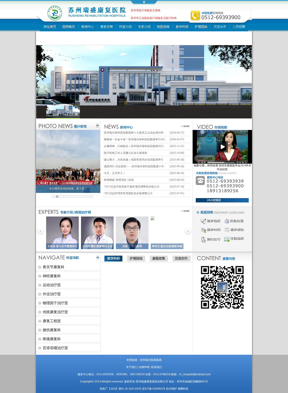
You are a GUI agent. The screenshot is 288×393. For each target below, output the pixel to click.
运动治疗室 (52, 285)
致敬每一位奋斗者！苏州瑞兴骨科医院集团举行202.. (135, 139)
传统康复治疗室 (55, 312)
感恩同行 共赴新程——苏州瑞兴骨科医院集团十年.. (134, 166)
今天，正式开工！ (115, 173)
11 (91, 196)
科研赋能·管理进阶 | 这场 (119, 179)
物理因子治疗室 (55, 303)
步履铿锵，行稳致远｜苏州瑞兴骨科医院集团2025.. (134, 146)
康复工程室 (52, 321)
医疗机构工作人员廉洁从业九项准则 (125, 152)
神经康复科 (52, 276)
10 (87, 196)
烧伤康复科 (52, 330)
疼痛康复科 (52, 339)
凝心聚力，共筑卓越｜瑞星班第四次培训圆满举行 (133, 159)
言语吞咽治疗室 (55, 348)
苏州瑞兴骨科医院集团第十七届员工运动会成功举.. (134, 132)
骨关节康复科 (53, 267)
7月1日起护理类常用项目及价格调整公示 (128, 193)
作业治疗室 (52, 294)
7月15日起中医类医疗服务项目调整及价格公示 (131, 186)
